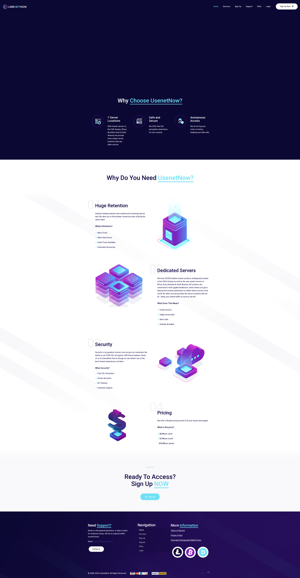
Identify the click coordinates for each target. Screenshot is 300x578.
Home (141, 530)
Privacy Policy (176, 535)
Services (142, 534)
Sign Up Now (285, 6)
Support (142, 542)
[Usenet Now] (14, 6)
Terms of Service (178, 530)
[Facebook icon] (201, 573)
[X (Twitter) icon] (204, 573)
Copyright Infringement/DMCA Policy (186, 540)
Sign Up (142, 538)
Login (141, 550)
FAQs (141, 546)
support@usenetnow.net (103, 541)
